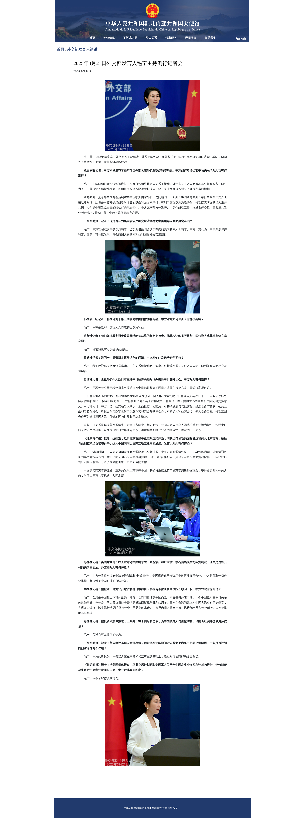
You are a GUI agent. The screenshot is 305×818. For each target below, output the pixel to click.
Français (240, 38)
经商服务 (191, 37)
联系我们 (210, 37)
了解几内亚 (130, 37)
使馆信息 (109, 37)
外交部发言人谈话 (82, 49)
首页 (92, 37)
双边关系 (151, 37)
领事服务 (171, 37)
